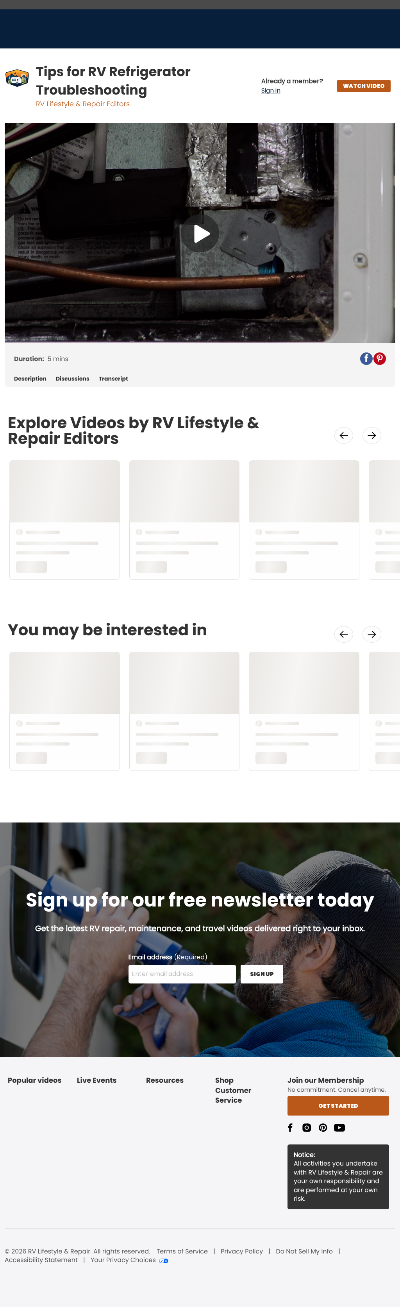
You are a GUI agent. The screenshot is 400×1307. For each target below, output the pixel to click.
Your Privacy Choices (123, 1260)
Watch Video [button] (364, 86)
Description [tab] (30, 379)
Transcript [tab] (113, 379)
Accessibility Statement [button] (41, 1260)
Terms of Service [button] (182, 1251)
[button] (292, 86)
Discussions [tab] (72, 379)
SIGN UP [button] (262, 974)
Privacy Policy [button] (242, 1251)
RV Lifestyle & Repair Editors (83, 104)
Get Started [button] (338, 1106)
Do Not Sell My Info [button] (304, 1251)
